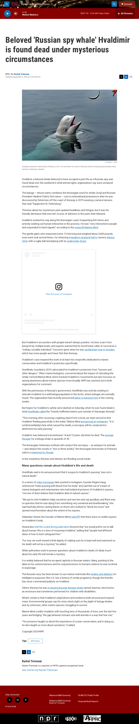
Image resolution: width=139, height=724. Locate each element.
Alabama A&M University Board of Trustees (60, 702)
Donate (128, 4)
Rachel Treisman (21, 74)
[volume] (15, 14)
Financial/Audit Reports (88, 701)
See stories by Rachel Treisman (40, 670)
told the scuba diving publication (52, 526)
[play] (7, 13)
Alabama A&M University (60, 695)
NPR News (35, 641)
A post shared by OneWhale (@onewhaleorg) (58, 329)
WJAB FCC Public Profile (88, 695)
